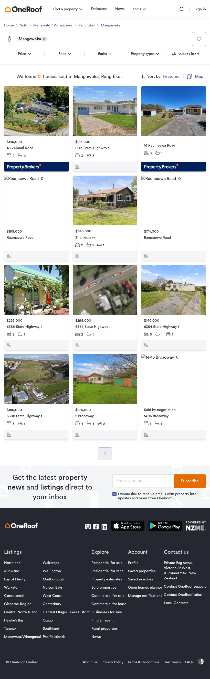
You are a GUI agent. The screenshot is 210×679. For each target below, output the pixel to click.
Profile (133, 563)
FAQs (189, 662)
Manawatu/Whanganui (22, 637)
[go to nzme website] (196, 527)
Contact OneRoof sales (183, 595)
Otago (48, 620)
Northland (12, 563)
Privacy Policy (112, 662)
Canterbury (52, 604)
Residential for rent (107, 571)
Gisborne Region (18, 604)
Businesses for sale (106, 612)
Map (199, 76)
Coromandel (14, 596)
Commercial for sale (107, 596)
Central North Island (20, 612)
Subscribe (190, 481)
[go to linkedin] (104, 527)
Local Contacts (176, 603)
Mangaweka (110, 25)
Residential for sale (107, 563)
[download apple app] (127, 527)
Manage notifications (145, 596)
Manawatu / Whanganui (52, 25)
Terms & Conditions (143, 662)
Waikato (10, 587)
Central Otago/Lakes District (66, 612)
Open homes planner (145, 587)
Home (9, 25)
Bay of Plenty (14, 579)
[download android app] (165, 527)
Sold (23, 25)
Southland (51, 628)
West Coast (52, 596)
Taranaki (10, 628)
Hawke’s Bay (14, 620)
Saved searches (140, 579)
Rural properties (104, 628)
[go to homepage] (23, 9)
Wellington (52, 571)
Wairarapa (51, 563)
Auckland (11, 571)
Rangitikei (86, 25)
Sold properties (103, 587)
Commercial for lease (109, 604)
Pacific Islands (54, 637)
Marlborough (53, 579)
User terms (172, 662)
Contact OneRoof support (185, 586)
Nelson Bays (52, 587)
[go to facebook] (96, 527)
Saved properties (141, 571)
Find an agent (102, 620)
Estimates (99, 9)
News (119, 9)
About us (90, 662)
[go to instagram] (88, 527)
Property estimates (106, 579)
